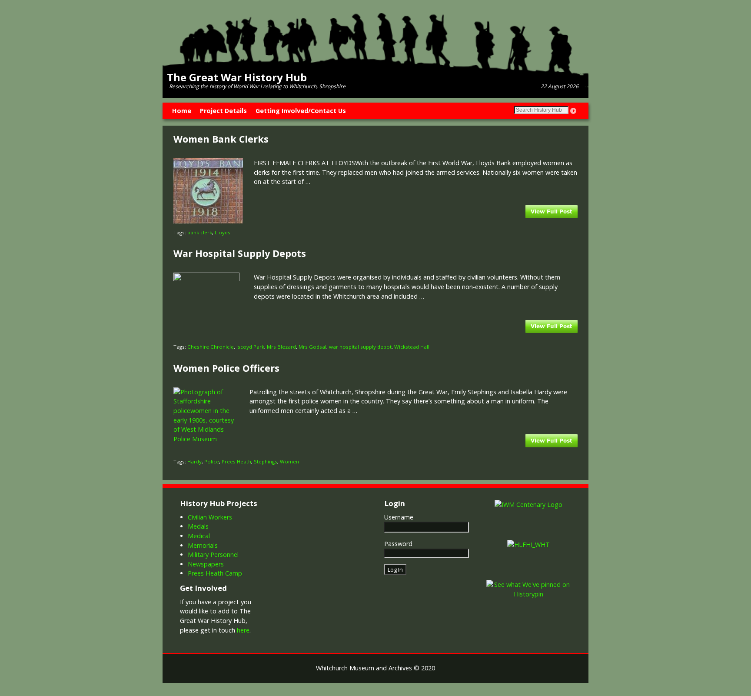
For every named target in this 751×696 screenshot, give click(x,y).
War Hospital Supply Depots (239, 253)
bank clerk (199, 232)
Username (398, 517)
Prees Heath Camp (215, 573)
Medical (199, 536)
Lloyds (222, 232)
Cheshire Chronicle (210, 346)
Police (211, 461)
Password (398, 543)
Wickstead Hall (411, 346)
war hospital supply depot (360, 346)
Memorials (203, 545)
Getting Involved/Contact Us (301, 111)
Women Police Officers (226, 368)
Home (181, 111)
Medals (198, 526)
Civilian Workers (210, 517)
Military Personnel (213, 554)
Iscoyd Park (250, 346)
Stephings (265, 461)
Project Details (223, 111)
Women (289, 461)
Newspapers (206, 564)
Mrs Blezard (281, 346)
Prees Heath (236, 461)
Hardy (194, 461)
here (243, 630)
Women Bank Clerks (221, 139)
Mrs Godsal (312, 346)
